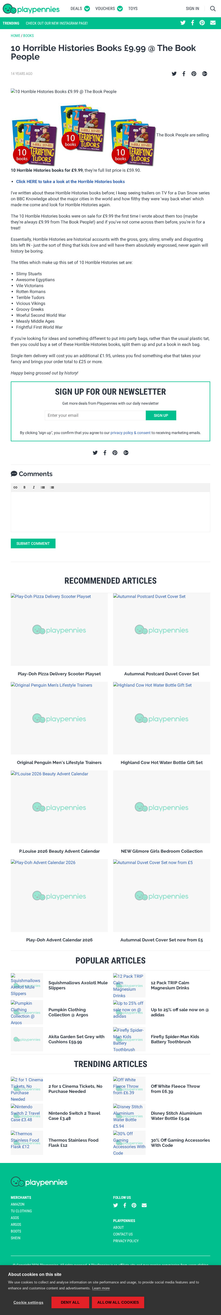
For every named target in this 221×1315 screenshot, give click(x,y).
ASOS (15, 1218)
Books (28, 35)
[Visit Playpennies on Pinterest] (202, 23)
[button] (15, 487)
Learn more (101, 1288)
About (118, 1227)
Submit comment (33, 543)
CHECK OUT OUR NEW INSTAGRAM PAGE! (57, 23)
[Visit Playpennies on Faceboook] (192, 23)
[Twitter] (174, 74)
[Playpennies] (31, 8)
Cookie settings (28, 1302)
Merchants (21, 1197)
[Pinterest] (193, 74)
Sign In (192, 8)
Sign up (161, 415)
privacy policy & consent (130, 433)
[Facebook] (183, 74)
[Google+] (204, 74)
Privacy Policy (126, 1241)
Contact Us (123, 1234)
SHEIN (15, 1238)
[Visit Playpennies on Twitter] (183, 23)
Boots (16, 1231)
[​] (110, 512)
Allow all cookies (118, 1302)
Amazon (18, 1204)
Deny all (70, 1302)
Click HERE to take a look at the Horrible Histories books (70, 181)
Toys (132, 8)
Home (15, 35)
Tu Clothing (21, 1211)
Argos (16, 1224)
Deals (76, 8)
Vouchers (105, 8)
